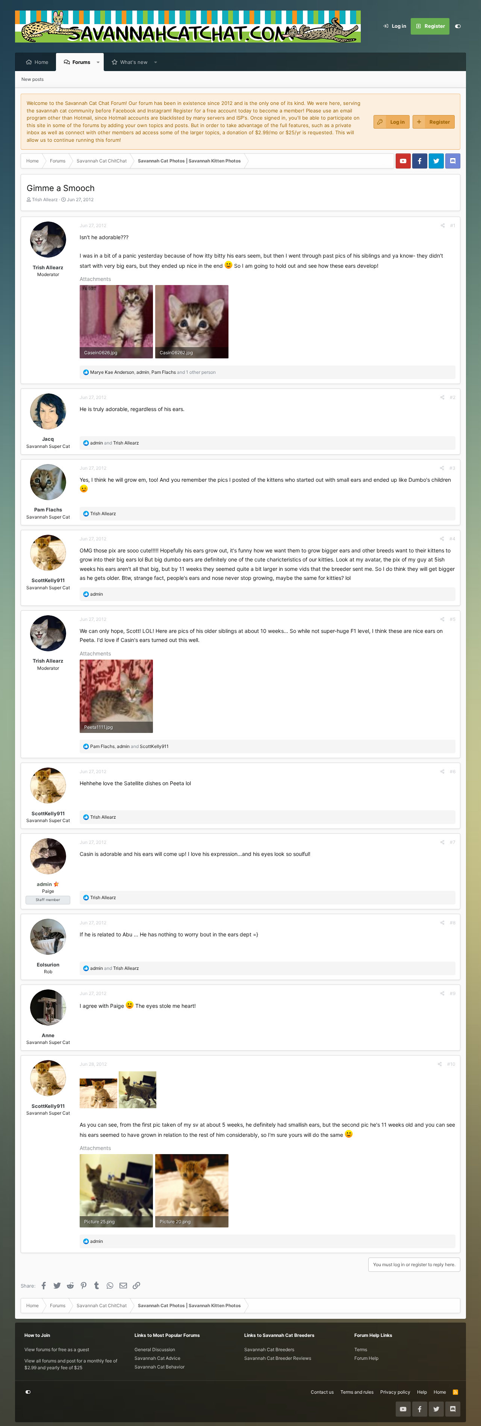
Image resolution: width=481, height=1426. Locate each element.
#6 (452, 771)
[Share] (443, 225)
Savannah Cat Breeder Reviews (277, 1358)
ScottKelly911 (48, 580)
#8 (452, 922)
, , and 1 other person (153, 372)
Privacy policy (395, 1392)
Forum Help (366, 1358)
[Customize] (457, 26)
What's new (134, 62)
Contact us (322, 1392)
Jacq (48, 439)
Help (422, 1392)
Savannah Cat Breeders (269, 1349)
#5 (452, 619)
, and (129, 746)
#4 (452, 539)
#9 (452, 993)
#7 (452, 842)
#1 (452, 225)
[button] (98, 62)
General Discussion (155, 1349)
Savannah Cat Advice (157, 1358)
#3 (452, 468)
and (114, 443)
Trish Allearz (45, 199)
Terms (360, 1349)
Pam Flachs (48, 510)
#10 (451, 1064)
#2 (452, 397)
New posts (32, 79)
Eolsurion (48, 965)
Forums (81, 62)
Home (41, 62)
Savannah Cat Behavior (160, 1367)
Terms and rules (357, 1392)
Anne (48, 1035)
